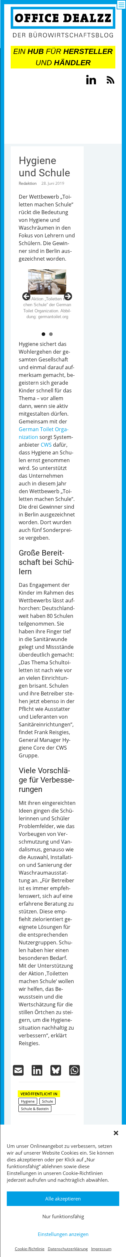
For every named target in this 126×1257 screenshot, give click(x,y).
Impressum (101, 1249)
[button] (116, 1133)
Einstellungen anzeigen (63, 1234)
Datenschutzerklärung (68, 1249)
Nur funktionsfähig (63, 1216)
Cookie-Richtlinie (30, 1249)
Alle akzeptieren (63, 1198)
